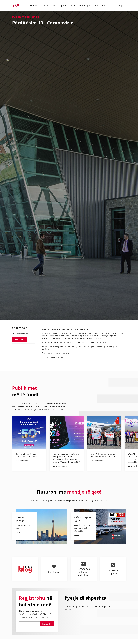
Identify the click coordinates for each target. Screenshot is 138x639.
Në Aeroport (85, 5)
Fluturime (35, 5)
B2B (73, 5)
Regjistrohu (47, 624)
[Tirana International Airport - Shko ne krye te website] (16, 5)
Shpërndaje (19, 339)
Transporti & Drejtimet (55, 5)
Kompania (100, 5)
